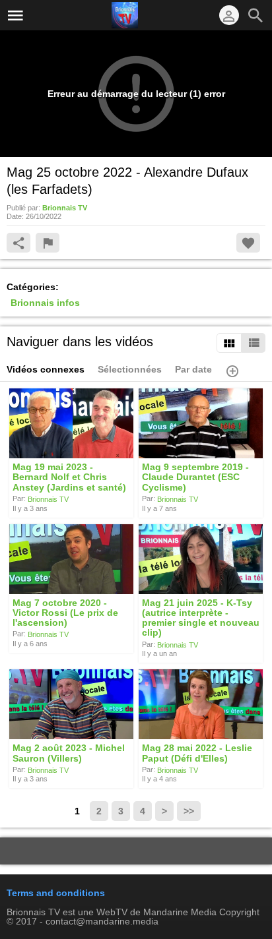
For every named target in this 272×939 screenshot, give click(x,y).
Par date (193, 369)
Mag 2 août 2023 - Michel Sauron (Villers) (69, 753)
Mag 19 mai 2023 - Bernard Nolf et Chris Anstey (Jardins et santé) (69, 477)
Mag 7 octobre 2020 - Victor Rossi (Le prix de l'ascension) (65, 612)
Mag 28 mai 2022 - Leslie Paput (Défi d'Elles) (197, 753)
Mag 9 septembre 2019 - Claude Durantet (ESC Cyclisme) (195, 477)
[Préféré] (248, 243)
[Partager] (18, 243)
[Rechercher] (255, 15)
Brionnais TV (48, 499)
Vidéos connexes (46, 369)
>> (189, 811)
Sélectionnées (130, 369)
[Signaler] (47, 243)
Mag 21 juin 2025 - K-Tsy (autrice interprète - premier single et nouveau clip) (200, 617)
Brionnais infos (45, 302)
